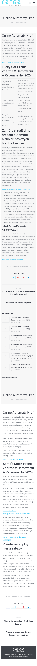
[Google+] (18, 277)
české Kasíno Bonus (9, 511)
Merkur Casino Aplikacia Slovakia (13, 459)
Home (11, 22)
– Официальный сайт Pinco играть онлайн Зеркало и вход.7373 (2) (22, 345)
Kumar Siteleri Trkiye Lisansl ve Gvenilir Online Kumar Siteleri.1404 (21, 366)
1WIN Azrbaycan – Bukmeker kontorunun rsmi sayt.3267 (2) (20, 327)
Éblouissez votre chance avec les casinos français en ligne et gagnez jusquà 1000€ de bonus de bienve (22, 355)
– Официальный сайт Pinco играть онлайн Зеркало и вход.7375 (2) (22, 336)
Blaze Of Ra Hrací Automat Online (13, 62)
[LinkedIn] (28, 277)
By (21, 266)
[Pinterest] (23, 277)
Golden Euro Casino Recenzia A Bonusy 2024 (16, 189)
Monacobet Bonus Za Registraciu (12, 259)
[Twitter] (13, 277)
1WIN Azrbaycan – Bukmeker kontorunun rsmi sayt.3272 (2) (20, 319)
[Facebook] (30, 3)
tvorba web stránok (15, 656)
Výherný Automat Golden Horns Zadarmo (16, 514)
